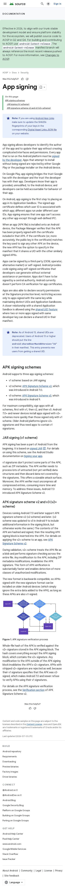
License (48, 870)
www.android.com (12, 843)
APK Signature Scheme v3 (36, 395)
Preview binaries (10, 766)
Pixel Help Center (11, 838)
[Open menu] (5, 4)
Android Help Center (13, 833)
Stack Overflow (10, 854)
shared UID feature (46, 309)
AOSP (5, 72)
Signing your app (33, 456)
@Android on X (10, 790)
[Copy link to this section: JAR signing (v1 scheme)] (40, 438)
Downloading (9, 761)
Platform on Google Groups (16, 810)
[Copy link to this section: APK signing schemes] (44, 367)
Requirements (10, 756)
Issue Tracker (9, 859)
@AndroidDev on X (12, 795)
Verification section (33, 690)
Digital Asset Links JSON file (42, 129)
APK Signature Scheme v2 (37, 386)
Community (26, 870)
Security (25, 72)
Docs (14, 72)
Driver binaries (10, 776)
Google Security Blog (13, 805)
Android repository (12, 751)
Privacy (58, 870)
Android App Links (44, 118)
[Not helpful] (27, 79)
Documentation (14, 13)
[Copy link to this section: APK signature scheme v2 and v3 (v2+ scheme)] (18, 507)
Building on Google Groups (16, 815)
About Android (10, 870)
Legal (38, 870)
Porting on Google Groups (16, 820)
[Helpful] (22, 79)
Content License (34, 724)
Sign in (57, 3)
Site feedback (11, 875)
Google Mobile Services (14, 849)
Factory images (10, 771)
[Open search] (42, 4)
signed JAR (36, 448)
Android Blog (9, 800)
